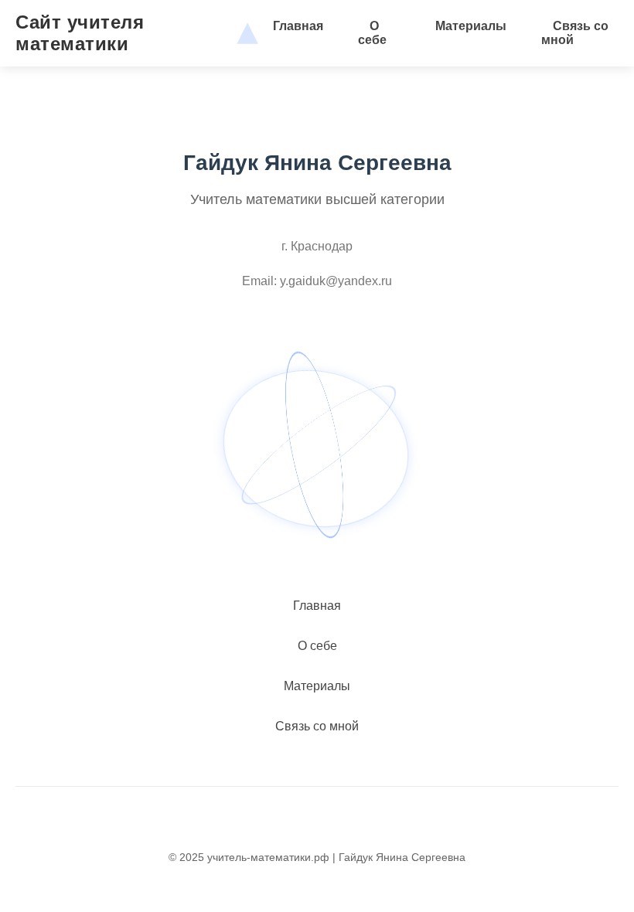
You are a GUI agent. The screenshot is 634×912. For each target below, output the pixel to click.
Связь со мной (574, 32)
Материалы (470, 25)
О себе (372, 32)
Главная (298, 25)
